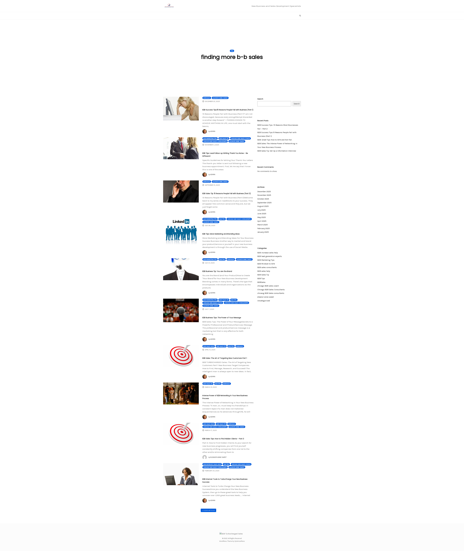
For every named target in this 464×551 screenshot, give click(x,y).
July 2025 (261, 210)
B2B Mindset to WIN (266, 264)
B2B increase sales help (212, 464)
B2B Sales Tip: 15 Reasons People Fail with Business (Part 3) (226, 193)
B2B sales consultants (267, 267)
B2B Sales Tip (223, 138)
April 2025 (261, 221)
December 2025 (264, 191)
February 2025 (263, 228)
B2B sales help (208, 346)
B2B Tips (222, 219)
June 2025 (261, 214)
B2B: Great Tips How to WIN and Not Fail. (274, 140)
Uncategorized (263, 301)
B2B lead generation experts (269, 256)
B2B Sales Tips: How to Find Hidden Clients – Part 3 (223, 438)
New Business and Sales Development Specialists (276, 6)
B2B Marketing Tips (210, 138)
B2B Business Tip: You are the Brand (217, 271)
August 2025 (263, 206)
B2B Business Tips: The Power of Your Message (221, 317)
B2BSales (206, 98)
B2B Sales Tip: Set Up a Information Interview (276, 151)
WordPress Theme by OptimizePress (232, 541)
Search (260, 99)
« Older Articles (208, 510)
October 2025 (263, 199)
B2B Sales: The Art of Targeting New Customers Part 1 (224, 358)
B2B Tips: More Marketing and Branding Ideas (221, 234)
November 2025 (264, 195)
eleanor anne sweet (220, 98)
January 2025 (263, 232)
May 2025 (261, 217)
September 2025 (264, 203)
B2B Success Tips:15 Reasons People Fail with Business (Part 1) (227, 110)
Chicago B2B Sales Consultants (239, 219)
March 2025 (262, 225)
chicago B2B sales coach (240, 138)
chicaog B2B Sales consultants (215, 141)
